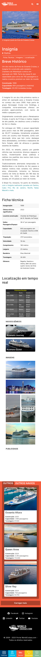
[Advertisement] (20, 465)
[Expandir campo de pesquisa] (32, 4)
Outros (7, 53)
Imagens (19, 57)
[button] (20, 370)
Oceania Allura (13, 512)
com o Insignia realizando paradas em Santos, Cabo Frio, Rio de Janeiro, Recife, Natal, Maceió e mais (20, 187)
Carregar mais (20, 603)
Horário (30, 293)
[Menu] (37, 4)
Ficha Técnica (8, 57)
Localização (30, 57)
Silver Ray (11, 586)
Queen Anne (12, 549)
